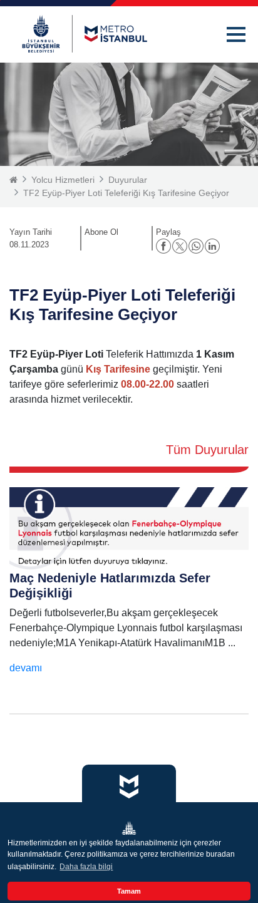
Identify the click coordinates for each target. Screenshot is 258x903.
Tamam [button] (129, 891)
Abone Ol (101, 232)
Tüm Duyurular (207, 450)
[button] (236, 34)
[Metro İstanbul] (84, 34)
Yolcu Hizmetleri (63, 180)
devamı (25, 668)
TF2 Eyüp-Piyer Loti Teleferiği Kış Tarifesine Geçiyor (126, 193)
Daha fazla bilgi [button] (86, 866)
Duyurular (127, 180)
